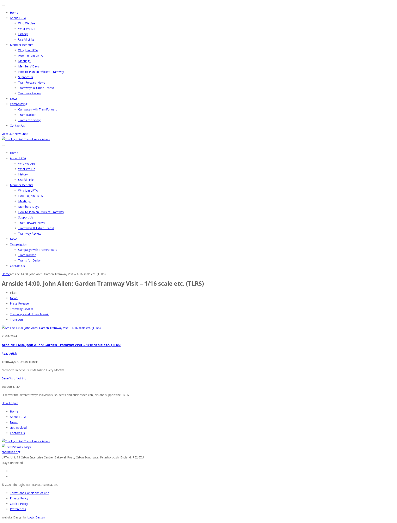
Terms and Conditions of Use (29, 493)
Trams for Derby (29, 120)
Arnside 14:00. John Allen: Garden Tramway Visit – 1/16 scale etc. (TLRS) (61, 345)
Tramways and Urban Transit (29, 314)
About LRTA (18, 18)
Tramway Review (29, 93)
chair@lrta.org (11, 452)
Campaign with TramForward (37, 109)
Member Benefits (21, 45)
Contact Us (17, 125)
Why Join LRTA (28, 50)
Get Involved (18, 427)
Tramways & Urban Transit (36, 88)
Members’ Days (28, 66)
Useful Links (26, 39)
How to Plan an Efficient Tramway (41, 72)
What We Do (26, 29)
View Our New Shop (15, 134)
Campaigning (18, 104)
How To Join (10, 403)
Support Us (25, 77)
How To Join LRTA (30, 56)
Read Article (10, 353)
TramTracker (27, 115)
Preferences (18, 509)
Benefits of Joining (14, 378)
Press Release (19, 303)
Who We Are (26, 23)
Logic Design (36, 517)
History (23, 34)
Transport (16, 319)
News (14, 99)
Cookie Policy (19, 504)
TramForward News (31, 82)
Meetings (24, 61)
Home (14, 12)
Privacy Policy (19, 498)
